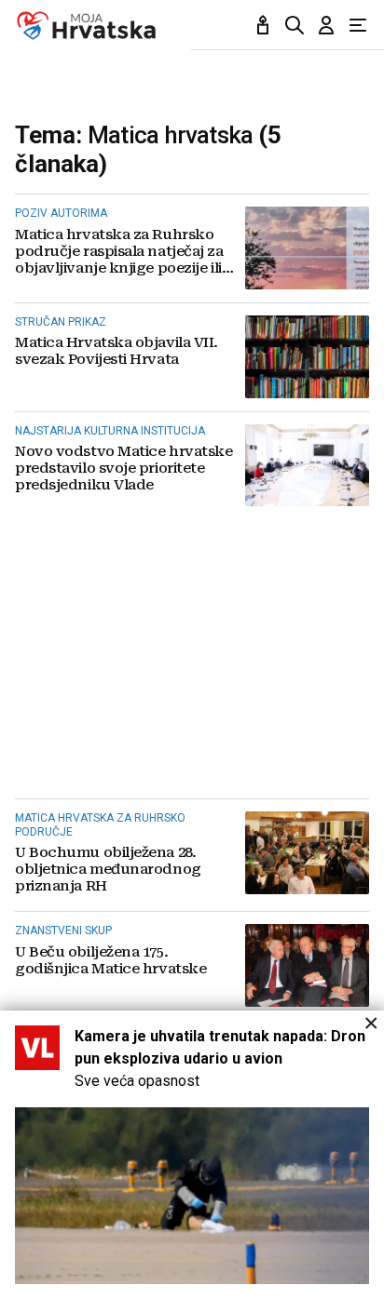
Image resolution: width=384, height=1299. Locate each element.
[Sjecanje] (263, 25)
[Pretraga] (294, 25)
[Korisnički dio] (326, 25)
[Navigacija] (358, 25)
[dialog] (192, 1155)
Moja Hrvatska (86, 25)
